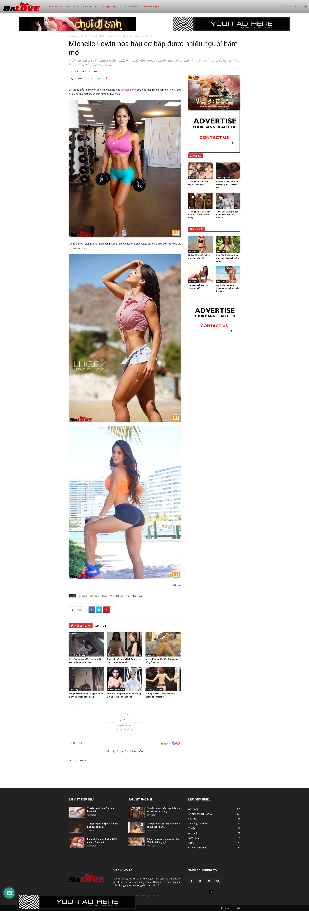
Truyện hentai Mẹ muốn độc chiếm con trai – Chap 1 (227, 215)
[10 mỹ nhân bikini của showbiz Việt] (200, 274)
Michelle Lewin (128, 89)
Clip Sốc (71, 6)
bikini (104, 596)
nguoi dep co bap (134, 596)
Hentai (192, 178)
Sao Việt (111, 655)
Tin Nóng (53, 6)
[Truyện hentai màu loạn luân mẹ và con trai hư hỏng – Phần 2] (200, 201)
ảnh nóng (94, 596)
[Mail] (285, 6)
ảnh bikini (82, 596)
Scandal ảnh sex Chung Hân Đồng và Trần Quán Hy (227, 184)
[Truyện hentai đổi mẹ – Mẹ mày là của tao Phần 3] (136, 827)
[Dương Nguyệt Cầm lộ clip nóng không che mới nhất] (163, 679)
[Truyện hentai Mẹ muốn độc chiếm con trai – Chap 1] (228, 201)
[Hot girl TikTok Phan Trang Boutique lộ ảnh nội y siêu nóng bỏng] (86, 679)
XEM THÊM (100, 625)
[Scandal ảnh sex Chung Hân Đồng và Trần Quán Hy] (228, 170)
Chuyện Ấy (129, 6)
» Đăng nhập (151, 6)
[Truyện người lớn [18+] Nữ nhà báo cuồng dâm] (77, 827)
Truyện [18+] (108, 6)
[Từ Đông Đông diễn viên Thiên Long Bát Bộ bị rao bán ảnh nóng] (124, 679)
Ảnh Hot (88, 6)
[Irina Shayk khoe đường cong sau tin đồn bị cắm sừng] (228, 244)
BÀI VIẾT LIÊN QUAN (80, 625)
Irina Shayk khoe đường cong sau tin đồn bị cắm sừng (227, 258)
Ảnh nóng (150, 655)
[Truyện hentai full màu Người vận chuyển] (200, 170)
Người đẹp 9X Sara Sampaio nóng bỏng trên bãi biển (227, 288)
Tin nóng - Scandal (89, 36)
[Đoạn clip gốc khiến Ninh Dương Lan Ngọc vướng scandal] (124, 644)
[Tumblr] (290, 6)
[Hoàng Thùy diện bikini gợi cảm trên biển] (200, 244)
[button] (305, 6)
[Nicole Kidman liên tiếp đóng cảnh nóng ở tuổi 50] (163, 644)
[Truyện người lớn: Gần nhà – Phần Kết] (77, 812)
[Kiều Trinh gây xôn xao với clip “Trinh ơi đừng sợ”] (136, 841)
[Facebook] (279, 6)
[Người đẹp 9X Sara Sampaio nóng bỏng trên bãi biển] (228, 274)
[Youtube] (296, 6)
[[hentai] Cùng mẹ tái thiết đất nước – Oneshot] (77, 843)
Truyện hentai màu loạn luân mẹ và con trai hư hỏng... (199, 215)
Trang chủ (73, 36)
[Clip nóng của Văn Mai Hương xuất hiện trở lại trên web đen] (86, 644)
